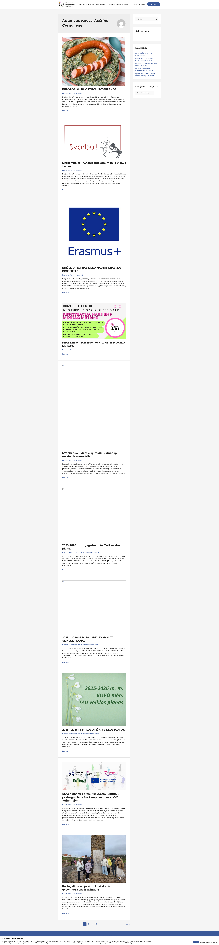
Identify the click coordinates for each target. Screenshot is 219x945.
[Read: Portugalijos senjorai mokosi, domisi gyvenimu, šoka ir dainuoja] (94, 859)
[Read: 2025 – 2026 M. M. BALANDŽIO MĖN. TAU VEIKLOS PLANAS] (94, 607)
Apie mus (99, 936)
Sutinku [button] (196, 942)
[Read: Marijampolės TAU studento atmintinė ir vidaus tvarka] (92, 140)
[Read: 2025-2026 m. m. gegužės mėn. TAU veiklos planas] (94, 515)
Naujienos (65, 93)
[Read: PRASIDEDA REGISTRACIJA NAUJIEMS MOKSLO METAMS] (94, 321)
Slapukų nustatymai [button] (211, 942)
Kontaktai (106, 936)
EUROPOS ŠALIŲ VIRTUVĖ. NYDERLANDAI (89, 89)
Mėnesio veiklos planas (69, 552)
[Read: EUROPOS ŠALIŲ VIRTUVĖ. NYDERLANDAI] (93, 61)
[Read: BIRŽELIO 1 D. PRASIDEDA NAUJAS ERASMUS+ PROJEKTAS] (94, 232)
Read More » (66, 111)
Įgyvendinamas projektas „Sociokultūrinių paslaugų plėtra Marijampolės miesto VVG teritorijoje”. (90, 797)
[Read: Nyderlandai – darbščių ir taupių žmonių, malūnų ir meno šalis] (94, 407)
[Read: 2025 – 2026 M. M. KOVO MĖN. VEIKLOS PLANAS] (94, 699)
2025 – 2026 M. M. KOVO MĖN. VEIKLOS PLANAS (93, 729)
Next (127, 924)
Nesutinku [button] (202, 942)
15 (96, 924)
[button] (153, 4)
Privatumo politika (117, 936)
